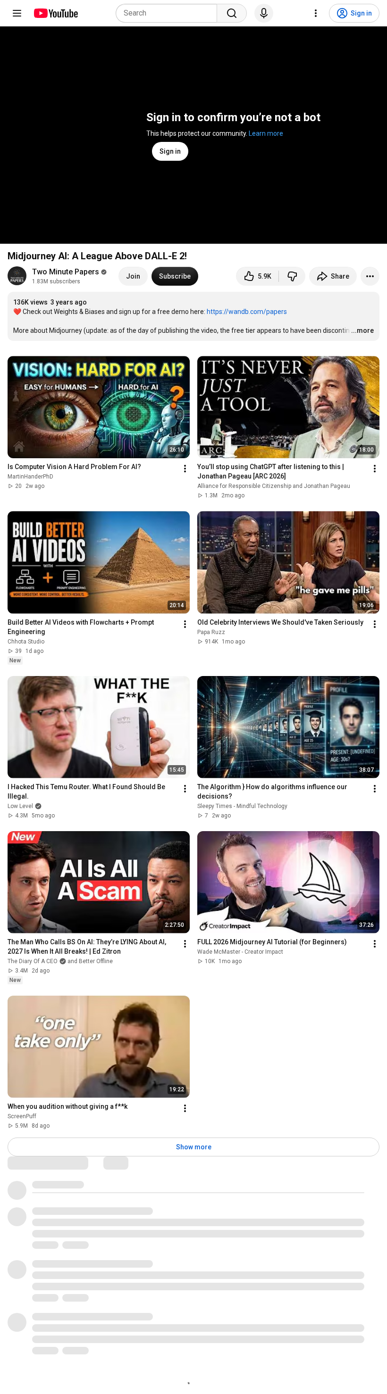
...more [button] (362, 330)
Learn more (266, 133)
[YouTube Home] (55, 13)
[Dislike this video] (292, 276)
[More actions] (370, 276)
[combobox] (169, 13)
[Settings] (315, 13)
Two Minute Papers (65, 271)
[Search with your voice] (263, 13)
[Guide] (17, 13)
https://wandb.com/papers (247, 311)
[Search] (232, 13)
